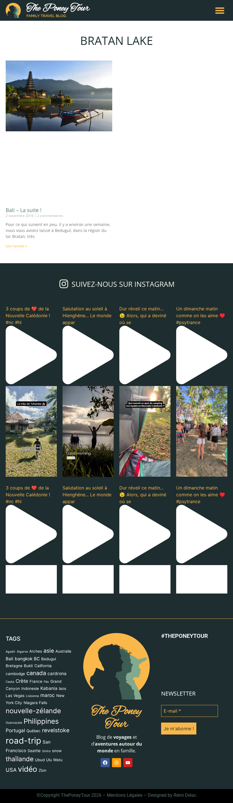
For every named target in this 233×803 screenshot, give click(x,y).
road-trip (23, 741)
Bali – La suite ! (23, 210)
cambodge (15, 673)
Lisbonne (32, 696)
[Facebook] (105, 762)
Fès (46, 682)
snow (57, 750)
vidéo (27, 768)
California (43, 665)
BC (37, 658)
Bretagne (14, 665)
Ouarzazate (14, 723)
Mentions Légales (124, 795)
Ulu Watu (54, 760)
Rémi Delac (185, 795)
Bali (9, 658)
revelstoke (55, 730)
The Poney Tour (58, 8)
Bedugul (48, 659)
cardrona (56, 673)
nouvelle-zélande (33, 711)
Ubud (40, 760)
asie (48, 650)
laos (62, 688)
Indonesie (30, 688)
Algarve (22, 651)
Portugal (15, 730)
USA (11, 770)
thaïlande (20, 759)
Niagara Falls (35, 702)
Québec (33, 731)
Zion (42, 770)
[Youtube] (127, 762)
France (36, 681)
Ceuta (10, 682)
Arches (35, 651)
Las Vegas (15, 695)
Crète (22, 681)
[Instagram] (116, 762)
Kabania (48, 688)
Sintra (46, 751)
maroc (47, 695)
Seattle (34, 750)
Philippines (41, 721)
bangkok (23, 658)
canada (36, 673)
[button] (220, 10)
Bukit (28, 665)
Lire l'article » (16, 246)
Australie (63, 651)
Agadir (10, 651)
